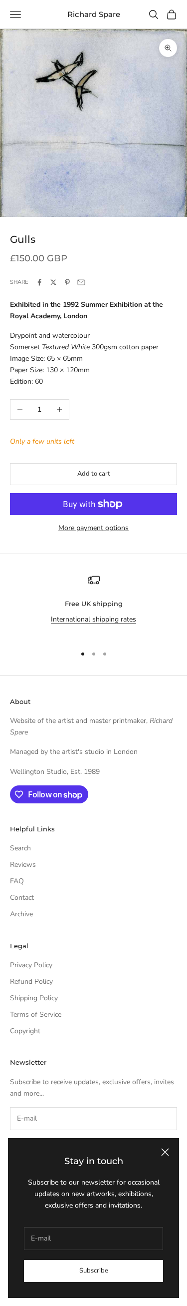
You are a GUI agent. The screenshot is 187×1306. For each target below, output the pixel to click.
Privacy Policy (31, 965)
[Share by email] (81, 282)
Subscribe (93, 1270)
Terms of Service (35, 1014)
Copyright (25, 1031)
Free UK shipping (94, 604)
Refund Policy (31, 981)
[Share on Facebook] (39, 282)
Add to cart (93, 473)
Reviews (23, 864)
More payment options (93, 528)
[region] (93, 605)
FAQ (17, 881)
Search (20, 848)
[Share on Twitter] (53, 282)
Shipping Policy (34, 998)
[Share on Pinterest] (67, 282)
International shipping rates (93, 619)
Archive (21, 914)
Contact (22, 897)
